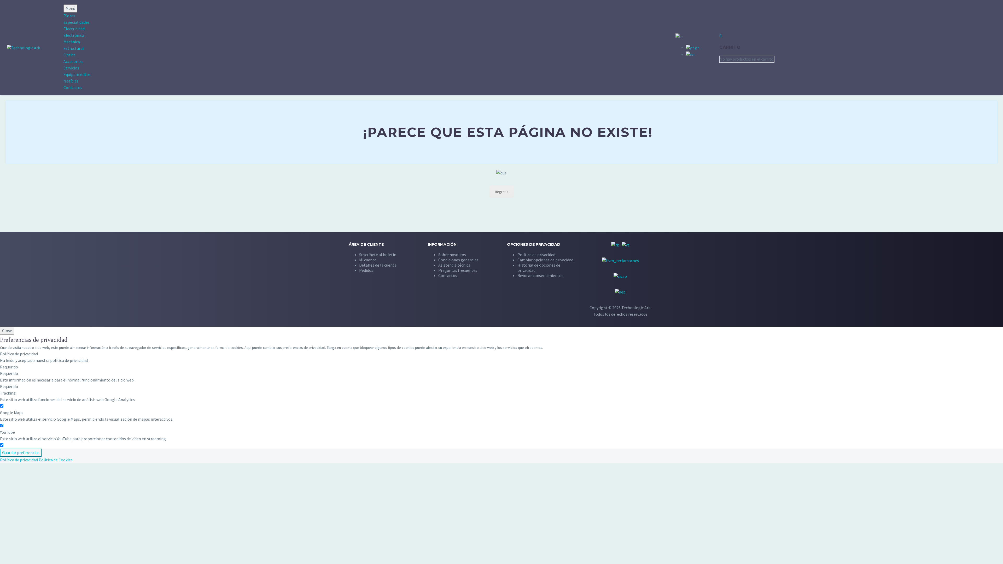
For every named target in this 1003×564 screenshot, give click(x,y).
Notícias (70, 81)
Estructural (73, 48)
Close (7, 330)
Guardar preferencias (20, 452)
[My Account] (706, 47)
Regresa (501, 191)
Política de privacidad (19, 459)
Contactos (72, 87)
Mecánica (71, 41)
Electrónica (73, 35)
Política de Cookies (56, 459)
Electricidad (74, 28)
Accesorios (73, 61)
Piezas (69, 15)
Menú (70, 8)
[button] (545, 259)
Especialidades (76, 22)
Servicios (71, 67)
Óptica (69, 54)
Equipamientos (77, 74)
